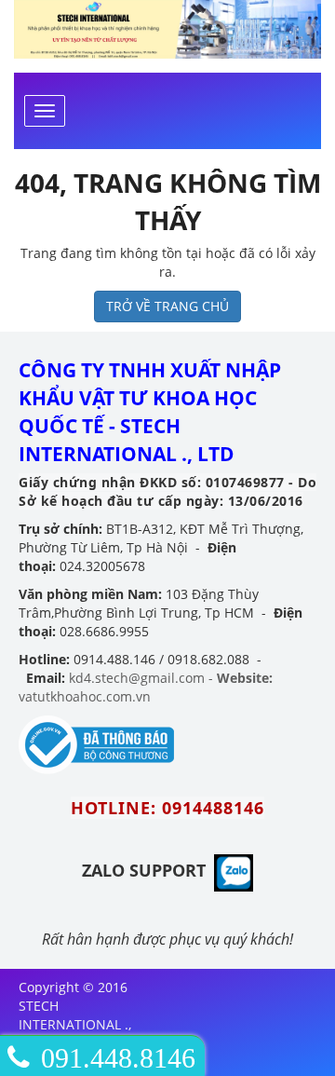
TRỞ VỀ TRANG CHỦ (167, 306)
